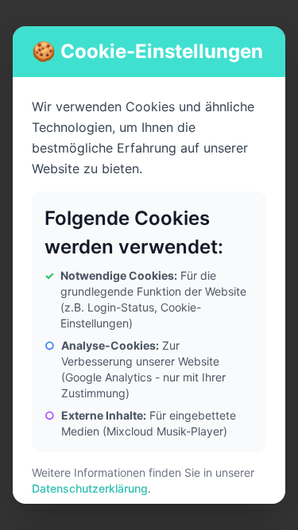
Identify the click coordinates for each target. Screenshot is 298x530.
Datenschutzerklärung (90, 488)
